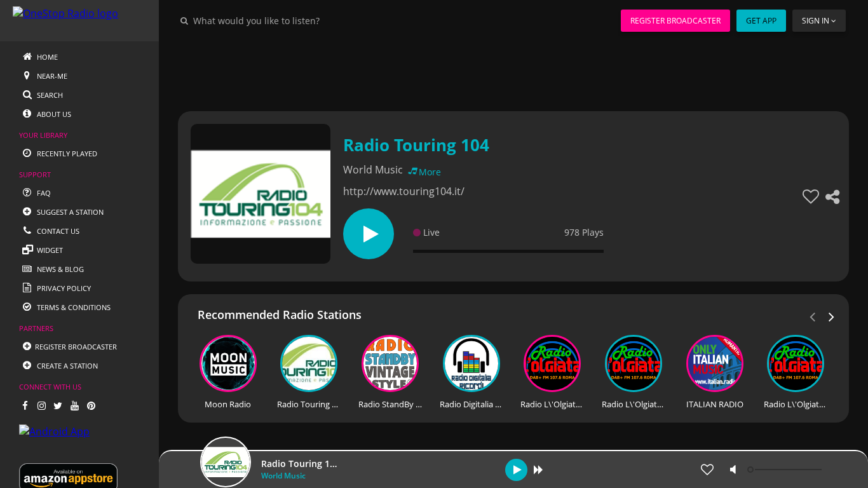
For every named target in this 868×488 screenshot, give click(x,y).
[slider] (786, 469)
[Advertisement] (513, 69)
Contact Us (57, 231)
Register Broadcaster (675, 20)
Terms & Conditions (73, 307)
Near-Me (51, 76)
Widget (49, 250)
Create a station (66, 365)
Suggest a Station (69, 212)
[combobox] (294, 20)
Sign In (815, 20)
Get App (761, 20)
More (430, 172)
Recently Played (66, 153)
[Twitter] (58, 405)
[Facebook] (25, 405)
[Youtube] (74, 405)
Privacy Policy (63, 288)
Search (49, 95)
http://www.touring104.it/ (404, 191)
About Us (53, 114)
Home (46, 57)
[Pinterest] (91, 405)
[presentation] (831, 316)
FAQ (43, 193)
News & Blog (59, 269)
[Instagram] (41, 405)
